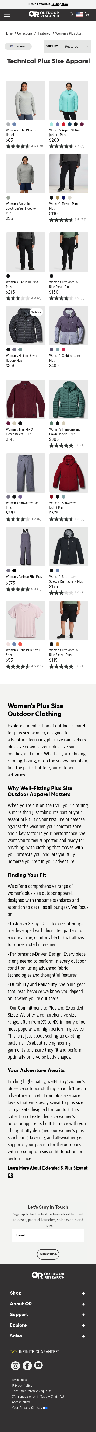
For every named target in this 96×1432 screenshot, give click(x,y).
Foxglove (63, 349)
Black (76, 124)
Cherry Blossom (8, 644)
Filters (21, 46)
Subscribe (48, 1254)
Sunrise (20, 644)
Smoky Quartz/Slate (51, 349)
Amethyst (20, 497)
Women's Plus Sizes (69, 33)
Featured (44, 33)
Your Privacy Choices (27, 1408)
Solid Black (14, 570)
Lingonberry (63, 124)
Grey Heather (8, 198)
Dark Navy (63, 198)
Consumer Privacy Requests (32, 1391)
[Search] (66, 14)
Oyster (14, 423)
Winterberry (82, 124)
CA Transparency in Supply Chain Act (38, 1397)
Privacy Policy (22, 1386)
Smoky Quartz (14, 349)
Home (9, 33)
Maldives (51, 124)
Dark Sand (57, 198)
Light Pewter (70, 198)
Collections (24, 33)
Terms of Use (21, 1380)
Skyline (14, 124)
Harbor (70, 124)
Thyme (20, 349)
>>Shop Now (60, 4)
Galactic (57, 124)
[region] (48, 4)
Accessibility (21, 1402)
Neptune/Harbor (57, 349)
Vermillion (51, 497)
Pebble (8, 124)
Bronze (57, 644)
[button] (87, 14)
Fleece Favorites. (40, 4)
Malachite (51, 423)
